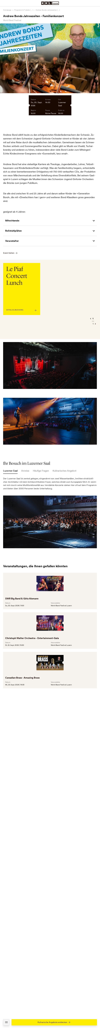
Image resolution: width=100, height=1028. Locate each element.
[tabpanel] (50, 512)
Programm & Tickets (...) (23, 10)
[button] (6, 1022)
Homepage (7, 10)
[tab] (10, 471)
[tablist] (50, 471)
